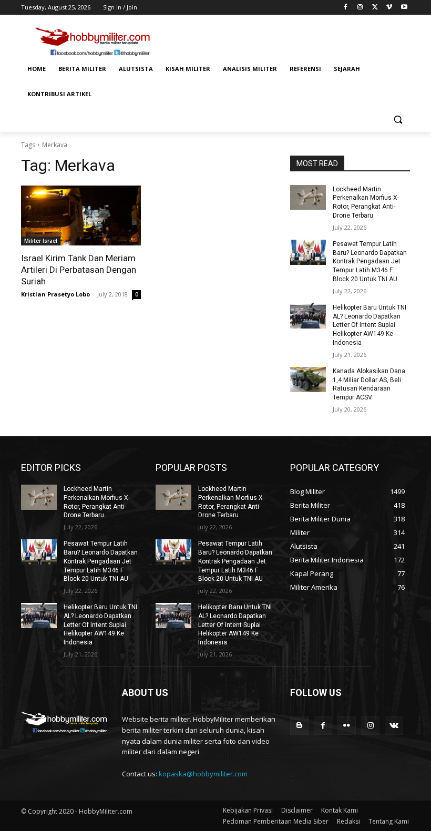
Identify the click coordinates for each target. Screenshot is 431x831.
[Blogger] (299, 725)
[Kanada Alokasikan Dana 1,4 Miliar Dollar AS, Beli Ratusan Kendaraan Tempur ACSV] (308, 379)
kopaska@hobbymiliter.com (203, 773)
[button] (397, 119)
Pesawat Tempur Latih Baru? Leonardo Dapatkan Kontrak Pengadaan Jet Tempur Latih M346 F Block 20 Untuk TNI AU (370, 261)
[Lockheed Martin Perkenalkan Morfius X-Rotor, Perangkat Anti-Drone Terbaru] (308, 197)
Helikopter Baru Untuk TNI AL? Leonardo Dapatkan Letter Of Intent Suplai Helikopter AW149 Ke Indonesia (369, 325)
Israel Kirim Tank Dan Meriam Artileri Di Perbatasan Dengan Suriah (78, 269)
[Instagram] (360, 8)
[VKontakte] (394, 725)
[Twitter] (375, 8)
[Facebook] (346, 8)
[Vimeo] (389, 8)
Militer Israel (40, 240)
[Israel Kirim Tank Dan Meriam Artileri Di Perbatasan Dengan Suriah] (81, 215)
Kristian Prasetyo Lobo (55, 294)
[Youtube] (404, 8)
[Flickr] (346, 725)
